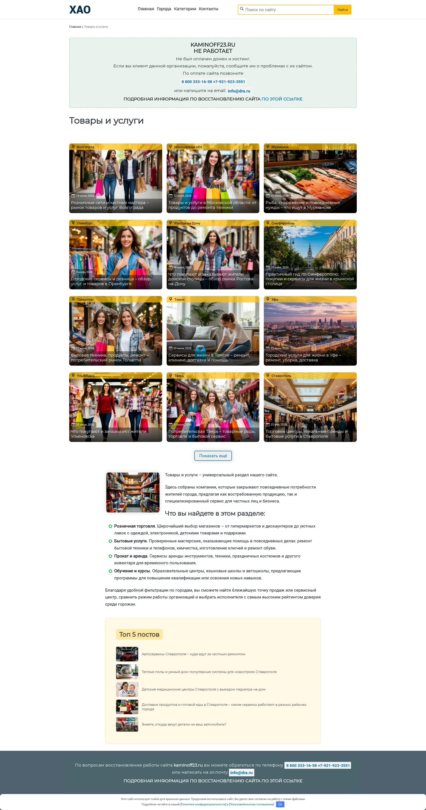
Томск (179, 299)
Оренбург (84, 223)
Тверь (179, 376)
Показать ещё (213, 455)
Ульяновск (85, 376)
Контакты (208, 8)
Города (164, 8)
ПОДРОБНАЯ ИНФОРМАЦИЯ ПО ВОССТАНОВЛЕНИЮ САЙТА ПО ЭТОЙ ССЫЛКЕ (213, 780)
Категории (185, 8)
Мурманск (280, 147)
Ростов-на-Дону (187, 223)
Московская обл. (188, 147)
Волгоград (85, 147)
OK (280, 804)
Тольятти (84, 299)
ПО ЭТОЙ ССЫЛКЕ (282, 99)
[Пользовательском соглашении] (251, 804)
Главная (146, 8)
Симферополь (283, 223)
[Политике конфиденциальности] (203, 804)
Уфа (274, 299)
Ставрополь (281, 376)
